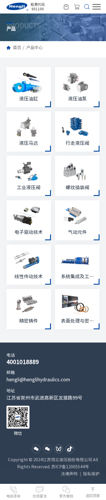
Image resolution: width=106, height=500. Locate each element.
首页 (17, 48)
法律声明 (69, 474)
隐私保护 (91, 474)
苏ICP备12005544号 (70, 467)
